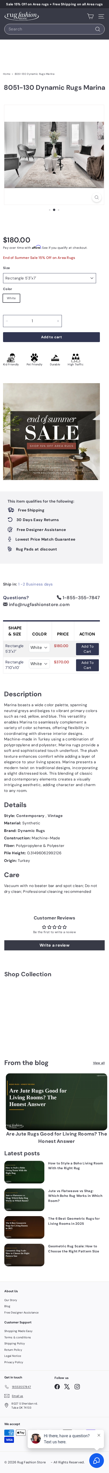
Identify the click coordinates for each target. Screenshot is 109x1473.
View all (99, 1063)
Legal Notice (12, 1356)
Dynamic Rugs (31, 830)
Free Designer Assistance (21, 1312)
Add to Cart (87, 649)
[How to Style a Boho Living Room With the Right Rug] (24, 1172)
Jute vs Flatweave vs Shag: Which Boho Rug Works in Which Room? (75, 1196)
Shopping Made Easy (18, 1331)
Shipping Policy (14, 1343)
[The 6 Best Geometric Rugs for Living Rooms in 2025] (24, 1227)
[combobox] (54, 29)
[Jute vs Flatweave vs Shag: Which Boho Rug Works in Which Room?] (24, 1199)
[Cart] (90, 16)
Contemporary (31, 815)
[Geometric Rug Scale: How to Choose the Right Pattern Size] (24, 1255)
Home (6, 74)
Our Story (10, 1300)
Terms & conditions (17, 1337)
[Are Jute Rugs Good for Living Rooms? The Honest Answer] (56, 1101)
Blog (7, 1306)
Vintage (55, 815)
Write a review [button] (54, 945)
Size (6, 268)
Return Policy (13, 1350)
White (11, 298)
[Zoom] (96, 197)
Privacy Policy (13, 1362)
